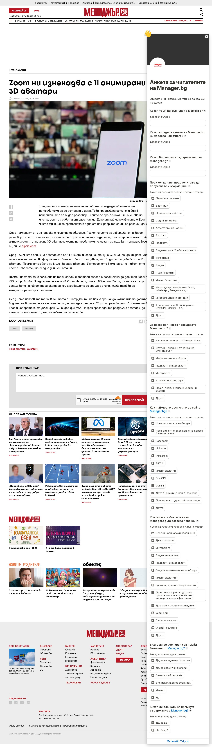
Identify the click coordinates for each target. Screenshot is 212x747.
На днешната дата (100, 673)
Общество (46, 653)
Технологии (71, 21)
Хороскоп (95, 670)
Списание (171, 21)
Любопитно (102, 21)
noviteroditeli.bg (59, 3)
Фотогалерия (97, 662)
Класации (95, 666)
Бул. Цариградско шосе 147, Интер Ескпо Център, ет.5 (66, 715)
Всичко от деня (121, 21)
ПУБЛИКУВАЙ (134, 400)
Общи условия (16, 726)
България (20, 21)
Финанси (70, 650)
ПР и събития (97, 653)
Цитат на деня (98, 677)
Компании (70, 653)
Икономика (71, 661)
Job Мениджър (73, 677)
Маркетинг (86, 21)
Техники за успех (74, 673)
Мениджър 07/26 (168, 3)
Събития (198, 21)
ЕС (41, 670)
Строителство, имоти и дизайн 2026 (115, 3)
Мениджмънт (53, 21)
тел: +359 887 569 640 (49, 719)
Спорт (120, 650)
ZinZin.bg (87, 3)
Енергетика (71, 657)
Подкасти (184, 21)
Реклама (94, 650)
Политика (45, 650)
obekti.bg (74, 3)
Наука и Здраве (100, 682)
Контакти (44, 711)
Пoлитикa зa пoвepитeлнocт (43, 726)
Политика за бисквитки (74, 726)
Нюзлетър (124, 660)
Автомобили (124, 646)
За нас (144, 699)
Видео (120, 653)
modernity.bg (41, 3)
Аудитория (146, 702)
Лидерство (71, 670)
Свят (31, 21)
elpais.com (29, 246)
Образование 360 (147, 3)
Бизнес (39, 21)
